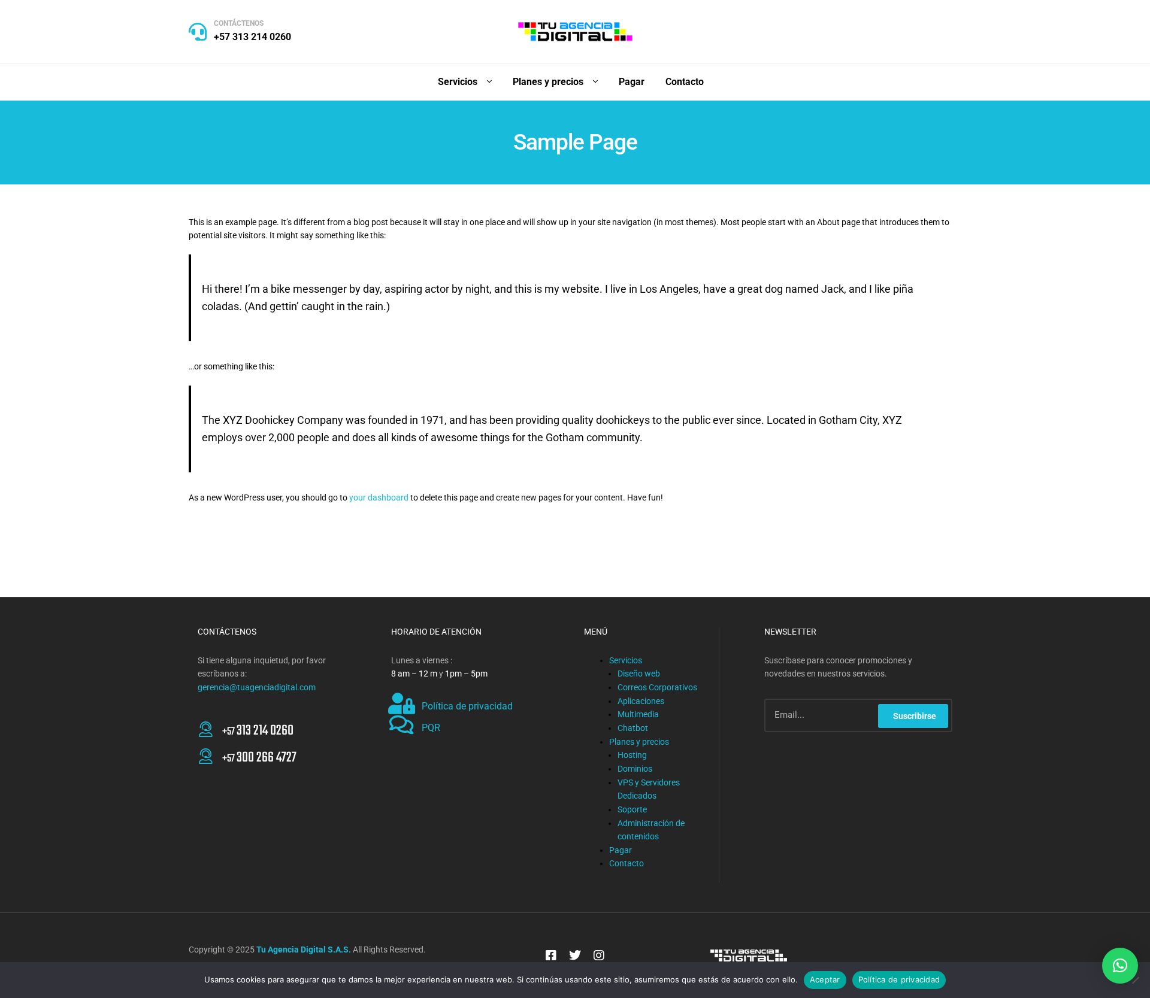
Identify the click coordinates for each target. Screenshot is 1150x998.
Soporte (632, 809)
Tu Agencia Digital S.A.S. (303, 949)
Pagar (620, 850)
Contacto (626, 863)
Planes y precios (639, 742)
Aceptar (825, 979)
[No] (1135, 980)
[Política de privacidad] (402, 703)
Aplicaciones (641, 701)
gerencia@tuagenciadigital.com (257, 687)
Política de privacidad (467, 706)
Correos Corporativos (657, 687)
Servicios (625, 660)
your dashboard (378, 497)
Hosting (632, 755)
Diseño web (639, 673)
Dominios (635, 768)
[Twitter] (575, 955)
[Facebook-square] (551, 955)
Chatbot (633, 728)
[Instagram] (599, 955)
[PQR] (402, 725)
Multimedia (638, 714)
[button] (1120, 966)
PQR (431, 727)
